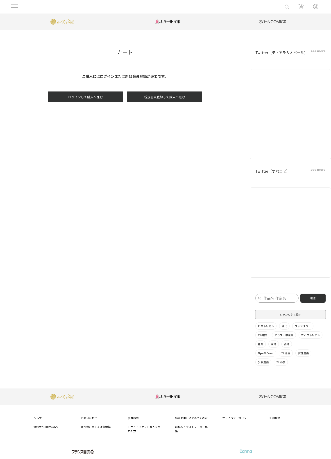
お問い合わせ (89, 418)
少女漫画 (263, 362)
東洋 (273, 344)
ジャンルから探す (290, 314)
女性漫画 (303, 353)
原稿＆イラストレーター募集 (191, 429)
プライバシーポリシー (235, 418)
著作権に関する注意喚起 (96, 427)
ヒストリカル (266, 326)
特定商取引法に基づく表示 (191, 418)
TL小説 (280, 362)
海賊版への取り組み (46, 427)
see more (318, 51)
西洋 (286, 344)
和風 (260, 344)
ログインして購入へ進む (85, 97)
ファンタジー (303, 326)
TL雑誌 (262, 335)
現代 (284, 326)
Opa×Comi (266, 353)
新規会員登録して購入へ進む (164, 97)
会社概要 (133, 418)
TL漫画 (285, 353)
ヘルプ (38, 418)
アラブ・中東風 (283, 335)
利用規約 (275, 418)
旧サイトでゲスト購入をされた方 (144, 429)
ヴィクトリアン (310, 335)
